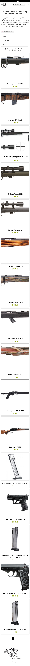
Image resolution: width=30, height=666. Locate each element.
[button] (28, 4)
